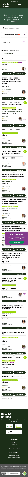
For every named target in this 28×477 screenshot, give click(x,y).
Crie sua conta (14, 1)
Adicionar (8, 73)
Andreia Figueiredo (6, 186)
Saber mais (20, 74)
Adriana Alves (5, 116)
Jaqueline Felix (5, 138)
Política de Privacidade (5, 472)
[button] (16, 242)
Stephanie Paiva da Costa (7, 161)
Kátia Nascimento (6, 213)
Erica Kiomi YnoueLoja (6, 89)
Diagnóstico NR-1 (14, 444)
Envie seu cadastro (14, 455)
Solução (14, 442)
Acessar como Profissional (14, 457)
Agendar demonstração (14, 448)
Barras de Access (8, 53)
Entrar (14, 446)
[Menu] (19, 5)
